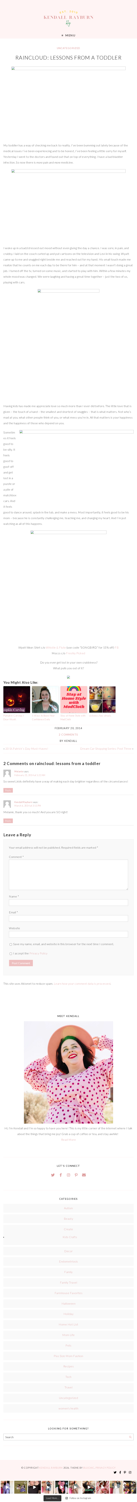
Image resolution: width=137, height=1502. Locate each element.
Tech (68, 1376)
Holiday (68, 1313)
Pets (68, 1345)
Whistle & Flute (56, 647)
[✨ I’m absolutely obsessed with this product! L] (34, 1487)
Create (68, 1229)
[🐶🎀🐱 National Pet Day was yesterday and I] (20, 1487)
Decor (68, 1251)
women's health (68, 1408)
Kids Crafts (70, 1237)
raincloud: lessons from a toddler (68, 58)
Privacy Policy (38, 953)
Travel (69, 1387)
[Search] (130, 1437)
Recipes (68, 1366)
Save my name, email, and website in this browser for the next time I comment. (63, 944)
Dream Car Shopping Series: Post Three (106, 748)
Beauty (68, 1218)
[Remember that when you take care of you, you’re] (61, 1487)
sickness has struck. (100, 715)
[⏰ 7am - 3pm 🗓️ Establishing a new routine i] (88, 1487)
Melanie (18, 771)
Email (13, 912)
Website (14, 928)
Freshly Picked (75, 653)
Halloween (68, 1303)
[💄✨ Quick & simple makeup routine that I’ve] (102, 1487)
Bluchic (88, 1467)
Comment (16, 856)
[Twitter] (53, 1175)
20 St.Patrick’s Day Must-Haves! (26, 748)
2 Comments (68, 734)
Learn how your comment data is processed (82, 983)
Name (14, 896)
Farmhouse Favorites (68, 1293)
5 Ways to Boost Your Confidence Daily (43, 717)
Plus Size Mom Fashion (68, 1356)
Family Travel (68, 1282)
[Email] (84, 1175)
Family (68, 1272)
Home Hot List (68, 1324)
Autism (68, 1208)
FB (117, 647)
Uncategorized (68, 48)
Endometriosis (68, 1261)
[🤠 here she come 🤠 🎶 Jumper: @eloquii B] (48, 1487)
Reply (8, 790)
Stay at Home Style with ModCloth (72, 717)
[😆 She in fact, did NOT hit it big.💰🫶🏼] (116, 1487)
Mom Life (68, 1335)
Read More (68, 1139)
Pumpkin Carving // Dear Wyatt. (13, 717)
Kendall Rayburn (23, 802)
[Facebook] (61, 1175)
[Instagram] (68, 1175)
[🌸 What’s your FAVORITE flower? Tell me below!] (129, 1487)
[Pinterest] (76, 1175)
